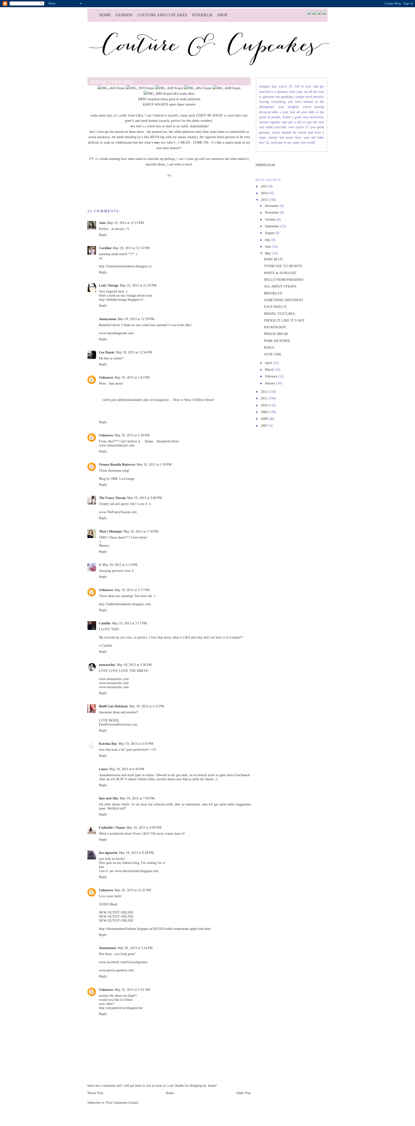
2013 (265, 200)
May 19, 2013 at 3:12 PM (119, 565)
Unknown (106, 377)
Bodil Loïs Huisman (113, 706)
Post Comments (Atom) (122, 1102)
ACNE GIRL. (273, 354)
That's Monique (110, 531)
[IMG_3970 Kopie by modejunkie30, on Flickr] (140, 88)
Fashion (124, 15)
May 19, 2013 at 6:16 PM (126, 769)
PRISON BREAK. (276, 334)
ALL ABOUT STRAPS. (280, 286)
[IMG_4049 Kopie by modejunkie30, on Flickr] (227, 88)
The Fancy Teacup (112, 498)
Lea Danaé (106, 352)
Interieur (202, 15)
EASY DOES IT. (275, 307)
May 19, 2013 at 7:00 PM (137, 798)
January (270, 383)
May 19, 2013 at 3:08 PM (144, 498)
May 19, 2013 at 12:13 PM (125, 223)
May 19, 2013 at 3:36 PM (134, 665)
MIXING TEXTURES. (280, 314)
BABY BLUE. (274, 259)
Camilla (104, 623)
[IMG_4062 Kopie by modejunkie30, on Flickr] (198, 88)
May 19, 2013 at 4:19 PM (135, 743)
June (268, 246)
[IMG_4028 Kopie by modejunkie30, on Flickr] (169, 88)
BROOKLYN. (273, 293)
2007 (265, 426)
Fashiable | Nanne (112, 827)
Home (105, 15)
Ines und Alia (108, 798)
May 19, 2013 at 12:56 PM (134, 352)
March (270, 369)
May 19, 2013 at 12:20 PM (138, 285)
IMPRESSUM (265, 165)
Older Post (243, 1093)
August (270, 233)
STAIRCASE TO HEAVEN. (283, 266)
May (268, 253)
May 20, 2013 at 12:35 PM (133, 890)
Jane (102, 223)
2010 (265, 405)
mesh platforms (190, 99)
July (268, 240)
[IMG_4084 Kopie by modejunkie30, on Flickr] (157, 93)
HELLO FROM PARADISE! (284, 280)
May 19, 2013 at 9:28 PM (136, 853)
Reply (103, 235)
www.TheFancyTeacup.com (118, 512)
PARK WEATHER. (277, 341)
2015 (265, 186)
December (272, 206)
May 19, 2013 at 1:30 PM (132, 435)
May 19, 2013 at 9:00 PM (143, 827)
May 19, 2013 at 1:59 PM (154, 464)
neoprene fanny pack (161, 99)
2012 (265, 391)
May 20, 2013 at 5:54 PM (135, 948)
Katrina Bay (108, 743)
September (272, 226)
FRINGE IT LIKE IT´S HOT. (284, 320)
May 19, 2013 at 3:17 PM (132, 590)
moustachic (107, 665)
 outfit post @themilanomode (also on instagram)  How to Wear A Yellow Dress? (156, 400)
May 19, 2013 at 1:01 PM (132, 377)
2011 (265, 398)
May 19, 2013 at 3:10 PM (140, 531)
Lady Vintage (108, 285)
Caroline (105, 248)
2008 (265, 419)
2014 (265, 193)
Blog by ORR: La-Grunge (116, 479)
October (271, 219)
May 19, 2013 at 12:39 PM (136, 319)
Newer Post (95, 1093)
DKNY (142, 99)
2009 (265, 412)
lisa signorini (108, 853)
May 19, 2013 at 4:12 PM (146, 706)
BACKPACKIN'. (275, 327)
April (269, 363)
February (271, 376)
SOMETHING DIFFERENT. (284, 300)
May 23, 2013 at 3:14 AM (132, 989)
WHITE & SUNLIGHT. (280, 273)
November (272, 212)
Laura (103, 769)
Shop (222, 15)
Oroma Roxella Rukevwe (117, 464)
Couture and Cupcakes (162, 15)
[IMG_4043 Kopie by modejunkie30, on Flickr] (111, 88)
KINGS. (269, 347)
